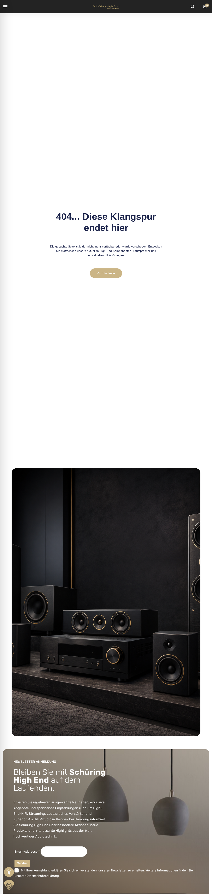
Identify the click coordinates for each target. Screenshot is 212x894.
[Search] (192, 6)
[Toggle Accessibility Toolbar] (9, 872)
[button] (9, 885)
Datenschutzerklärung (42, 876)
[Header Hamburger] (7, 6)
